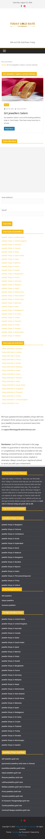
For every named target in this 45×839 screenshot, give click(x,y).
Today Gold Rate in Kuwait (11, 363)
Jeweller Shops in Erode (10, 538)
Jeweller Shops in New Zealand (13, 296)
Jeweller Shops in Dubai (10, 252)
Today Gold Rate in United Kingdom (15, 400)
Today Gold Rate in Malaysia (12, 367)
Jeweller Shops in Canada (11, 248)
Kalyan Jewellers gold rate (11, 773)
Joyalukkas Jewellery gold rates (13, 768)
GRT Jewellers (7, 596)
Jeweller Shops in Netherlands (13, 292)
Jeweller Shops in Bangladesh (12, 274)
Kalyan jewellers (8, 600)
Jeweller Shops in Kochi (10, 548)
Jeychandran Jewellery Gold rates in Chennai (18, 763)
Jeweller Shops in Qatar (10, 259)
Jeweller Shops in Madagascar (13, 310)
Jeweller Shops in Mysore (11, 567)
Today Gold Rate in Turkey (11, 396)
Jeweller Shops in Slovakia (11, 328)
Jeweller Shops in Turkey (11, 325)
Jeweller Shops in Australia (11, 245)
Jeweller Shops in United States (13, 237)
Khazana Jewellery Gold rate (12, 777)
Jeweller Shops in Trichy (10, 580)
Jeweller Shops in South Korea (13, 299)
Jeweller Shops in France (11, 277)
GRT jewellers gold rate (10, 759)
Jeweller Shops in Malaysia (11, 285)
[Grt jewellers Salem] (22, 89)
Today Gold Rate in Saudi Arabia (13, 385)
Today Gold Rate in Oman (11, 374)
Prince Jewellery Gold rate (11, 791)
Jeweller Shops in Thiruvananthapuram (16, 576)
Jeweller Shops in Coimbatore (13, 534)
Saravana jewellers (9, 605)
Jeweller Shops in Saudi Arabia (13, 255)
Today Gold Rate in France (11, 359)
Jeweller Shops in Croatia (11, 317)
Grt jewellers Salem (16, 113)
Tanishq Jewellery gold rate (12, 805)
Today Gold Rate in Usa (10, 403)
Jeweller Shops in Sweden (11, 336)
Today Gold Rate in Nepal (11, 370)
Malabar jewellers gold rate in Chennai (16, 787)
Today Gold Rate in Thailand (12, 392)
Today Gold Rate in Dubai (11, 356)
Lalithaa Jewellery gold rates (12, 782)
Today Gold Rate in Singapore (12, 389)
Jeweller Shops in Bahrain (11, 263)
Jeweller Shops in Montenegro (13, 332)
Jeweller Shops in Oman (10, 266)
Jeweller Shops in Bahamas (12, 303)
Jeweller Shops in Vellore (11, 585)
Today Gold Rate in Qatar (11, 381)
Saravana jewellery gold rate (12, 796)
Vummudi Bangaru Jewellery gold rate (16, 810)
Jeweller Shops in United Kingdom (14, 241)
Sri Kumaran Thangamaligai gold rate (15, 801)
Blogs (6, 105)
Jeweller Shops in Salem (10, 571)
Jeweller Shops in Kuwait (11, 270)
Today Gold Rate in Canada (12, 352)
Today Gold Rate (21, 109)
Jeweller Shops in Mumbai (11, 562)
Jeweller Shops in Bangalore (12, 525)
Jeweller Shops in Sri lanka (11, 314)
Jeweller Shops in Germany (11, 281)
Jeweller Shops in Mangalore (12, 557)
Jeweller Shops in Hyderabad (12, 543)
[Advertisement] (22, 169)
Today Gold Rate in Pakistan (12, 378)
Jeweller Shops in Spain (10, 306)
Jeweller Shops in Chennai (11, 529)
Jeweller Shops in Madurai (11, 553)
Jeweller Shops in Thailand (11, 321)
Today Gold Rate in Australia (12, 348)
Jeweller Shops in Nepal (10, 288)
